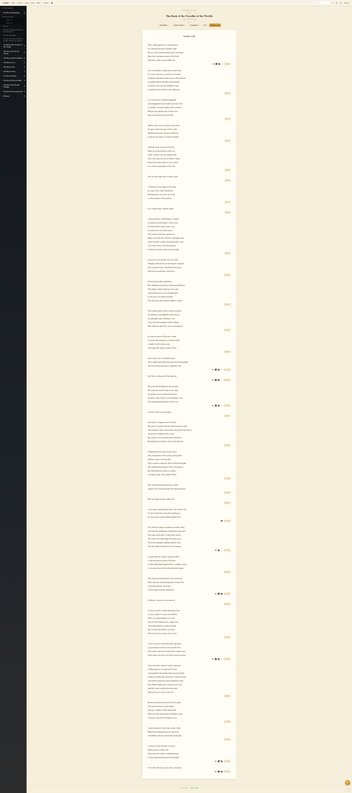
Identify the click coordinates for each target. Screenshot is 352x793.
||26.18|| (227, 445)
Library (27, 3)
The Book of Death (9, 76)
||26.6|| (227, 180)
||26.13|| (227, 351)
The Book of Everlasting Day (13, 91)
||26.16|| (227, 405)
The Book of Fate (9, 67)
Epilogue (6, 96)
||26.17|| (227, 416)
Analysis (45, 3)
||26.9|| (227, 253)
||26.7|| (227, 202)
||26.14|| (227, 369)
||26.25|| (227, 593)
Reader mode (216, 25)
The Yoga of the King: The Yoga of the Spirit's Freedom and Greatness (13, 40)
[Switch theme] (336, 3)
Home (13, 3)
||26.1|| (227, 64)
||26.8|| (227, 212)
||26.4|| (227, 140)
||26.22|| (227, 520)
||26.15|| (227, 380)
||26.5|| (227, 170)
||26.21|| (227, 503)
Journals (19, 3)
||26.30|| (227, 721)
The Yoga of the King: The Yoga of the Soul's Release (13, 31)
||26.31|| (227, 739)
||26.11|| (227, 304)
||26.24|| (227, 572)
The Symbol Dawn (8, 17)
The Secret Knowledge (9, 35)
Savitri (5, 3)
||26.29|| (227, 696)
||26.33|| (227, 771)
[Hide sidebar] (340, 3)
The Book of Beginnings (11, 12)
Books (33, 3)
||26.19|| (227, 478)
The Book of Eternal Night (12, 80)
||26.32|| (227, 761)
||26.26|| (227, 604)
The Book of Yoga (9, 71)
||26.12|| (227, 330)
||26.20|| (227, 492)
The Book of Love (9, 62)
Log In (347, 3)
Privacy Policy (195, 788)
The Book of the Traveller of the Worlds (13, 46)
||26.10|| (227, 275)
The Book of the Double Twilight (11, 86)
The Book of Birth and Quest (13, 58)
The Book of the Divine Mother (11, 52)
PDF (206, 25)
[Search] (332, 3)
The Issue (5, 26)
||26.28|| (227, 659)
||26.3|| (227, 119)
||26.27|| (227, 637)
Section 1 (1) (9, 20)
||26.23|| (227, 550)
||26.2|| (227, 93)
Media (38, 3)
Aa (348, 788)
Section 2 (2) (9, 23)
